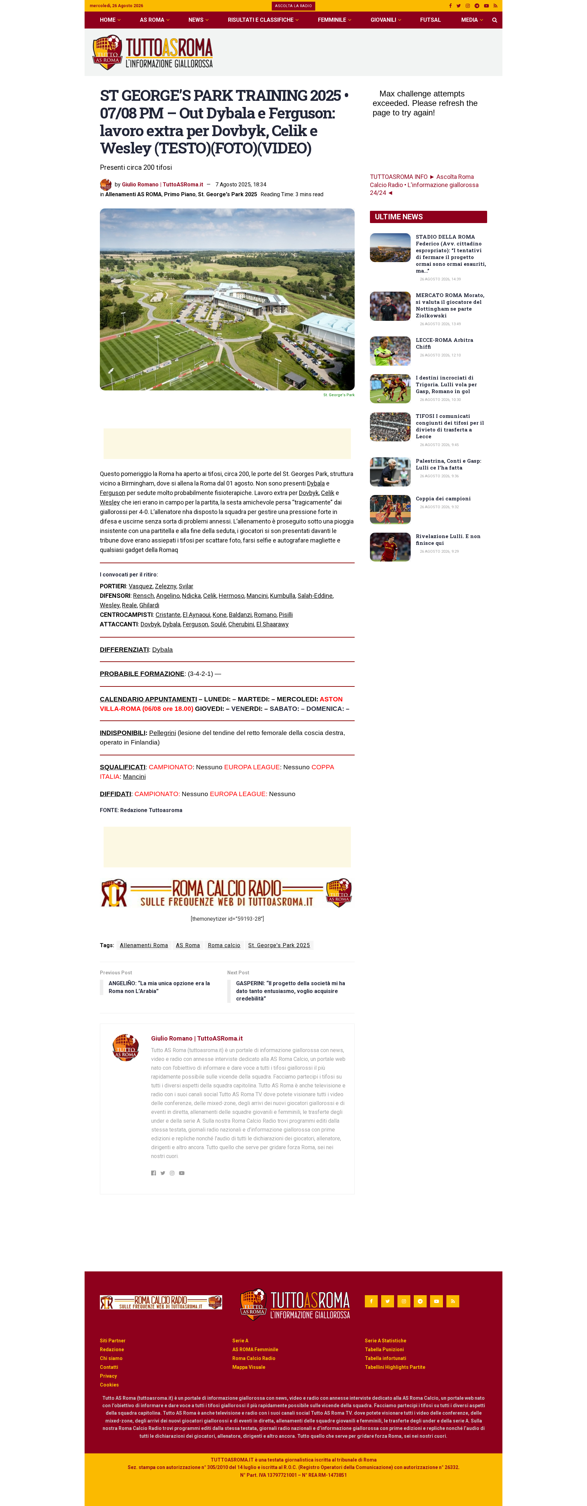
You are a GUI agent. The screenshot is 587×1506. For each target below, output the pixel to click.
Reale (129, 605)
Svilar (186, 586)
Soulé (218, 624)
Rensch (143, 595)
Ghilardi (149, 605)
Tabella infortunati (385, 1358)
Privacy (108, 1376)
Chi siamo (111, 1358)
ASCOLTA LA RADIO (293, 6)
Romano (265, 614)
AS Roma (152, 20)
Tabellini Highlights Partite (395, 1367)
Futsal (430, 20)
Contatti (109, 1367)
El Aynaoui (196, 614)
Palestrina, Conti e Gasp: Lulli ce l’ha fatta (448, 464)
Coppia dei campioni (443, 498)
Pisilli (286, 614)
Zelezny (165, 586)
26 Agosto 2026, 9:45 (439, 445)
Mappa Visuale (248, 1367)
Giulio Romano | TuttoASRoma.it (162, 184)
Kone (220, 614)
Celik (327, 492)
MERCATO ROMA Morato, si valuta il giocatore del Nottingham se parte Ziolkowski (450, 305)
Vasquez (141, 586)
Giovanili (383, 20)
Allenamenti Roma (144, 945)
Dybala (316, 483)
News (196, 20)
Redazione (112, 1349)
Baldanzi (240, 614)
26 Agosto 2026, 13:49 (440, 324)
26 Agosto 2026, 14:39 (440, 279)
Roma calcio (224, 945)
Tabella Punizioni (384, 1349)
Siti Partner (113, 1340)
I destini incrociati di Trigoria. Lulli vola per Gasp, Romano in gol (446, 384)
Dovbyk (309, 492)
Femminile (332, 20)
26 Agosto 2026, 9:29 (439, 551)
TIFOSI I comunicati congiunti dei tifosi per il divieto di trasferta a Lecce (450, 426)
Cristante (168, 614)
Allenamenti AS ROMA (133, 194)
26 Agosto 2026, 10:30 (440, 400)
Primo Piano (180, 194)
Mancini (257, 595)
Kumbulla (282, 595)
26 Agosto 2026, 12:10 (440, 355)
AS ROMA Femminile (255, 1349)
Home (107, 20)
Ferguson (112, 492)
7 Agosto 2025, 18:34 (240, 184)
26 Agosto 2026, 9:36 (439, 476)
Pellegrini (162, 732)
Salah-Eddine (315, 595)
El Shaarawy (272, 624)
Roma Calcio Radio (253, 1358)
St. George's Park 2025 (227, 194)
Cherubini (241, 624)
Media (469, 20)
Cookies (109, 1385)
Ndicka (191, 595)
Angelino (168, 595)
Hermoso (231, 595)
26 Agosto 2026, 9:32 (439, 507)
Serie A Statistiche (385, 1340)
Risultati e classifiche (261, 20)
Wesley (110, 502)
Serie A (240, 1340)
